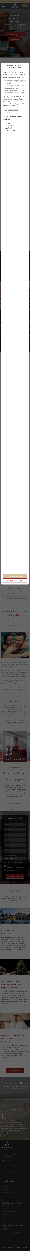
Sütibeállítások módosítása (15, 580)
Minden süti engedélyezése (15, 576)
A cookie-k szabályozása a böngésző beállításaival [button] (10, 127)
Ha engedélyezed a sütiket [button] (11, 111)
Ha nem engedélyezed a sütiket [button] (13, 118)
